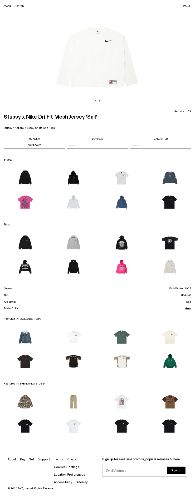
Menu (7, 6)
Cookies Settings (66, 467)
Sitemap (82, 482)
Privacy (72, 459)
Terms (58, 459)
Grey (188, 308)
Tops (30, 128)
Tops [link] (7, 224)
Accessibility (63, 482)
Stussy (8, 128)
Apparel (19, 128)
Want (186, 6)
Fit (189, 111)
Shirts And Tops (45, 128)
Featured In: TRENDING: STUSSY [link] (25, 383)
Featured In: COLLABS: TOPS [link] (22, 319)
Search (19, 6)
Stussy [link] (8, 159)
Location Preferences (69, 474)
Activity (179, 111)
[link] (25, 178)
